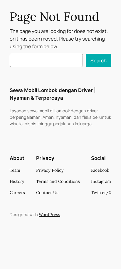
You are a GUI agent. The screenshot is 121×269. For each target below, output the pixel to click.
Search (98, 60)
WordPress (49, 214)
